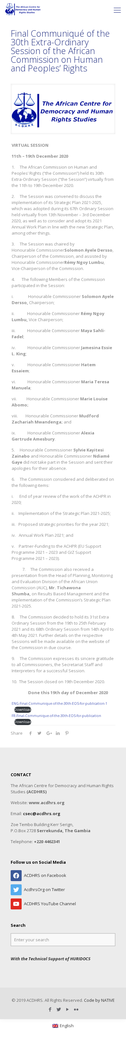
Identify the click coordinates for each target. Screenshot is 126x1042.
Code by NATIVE (99, 1000)
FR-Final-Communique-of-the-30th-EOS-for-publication (56, 715)
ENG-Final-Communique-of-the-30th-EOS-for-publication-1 (59, 703)
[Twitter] (58, 1009)
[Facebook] (50, 1009)
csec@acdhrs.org (41, 813)
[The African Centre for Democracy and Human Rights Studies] (23, 9)
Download (22, 709)
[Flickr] (76, 1009)
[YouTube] (67, 1009)
